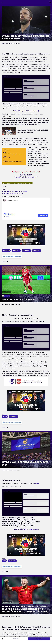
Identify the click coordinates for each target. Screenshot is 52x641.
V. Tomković (7, 296)
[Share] (3, 638)
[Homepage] (50, 2)
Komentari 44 (16, 638)
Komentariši (39, 638)
